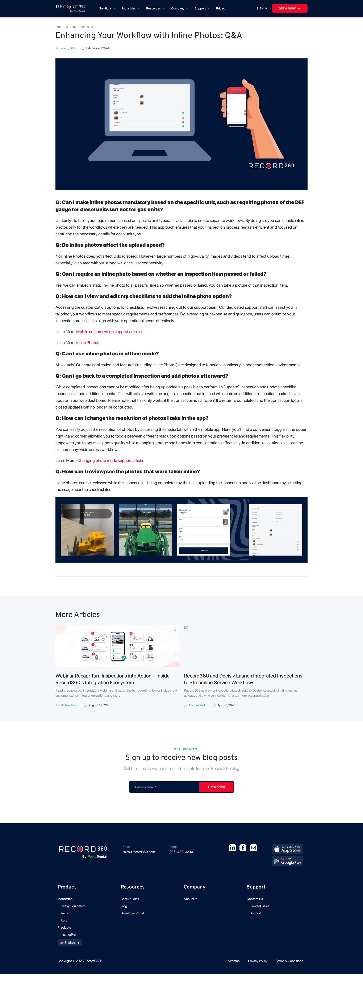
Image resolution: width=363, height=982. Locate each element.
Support (200, 8)
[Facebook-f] (243, 848)
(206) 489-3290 (180, 852)
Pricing (221, 8)
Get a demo (287, 8)
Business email (145, 787)
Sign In (262, 8)
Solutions (105, 8)
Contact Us (255, 899)
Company (177, 8)
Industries (129, 8)
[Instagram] (253, 848)
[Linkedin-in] (232, 848)
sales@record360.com (139, 852)
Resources (153, 8)
